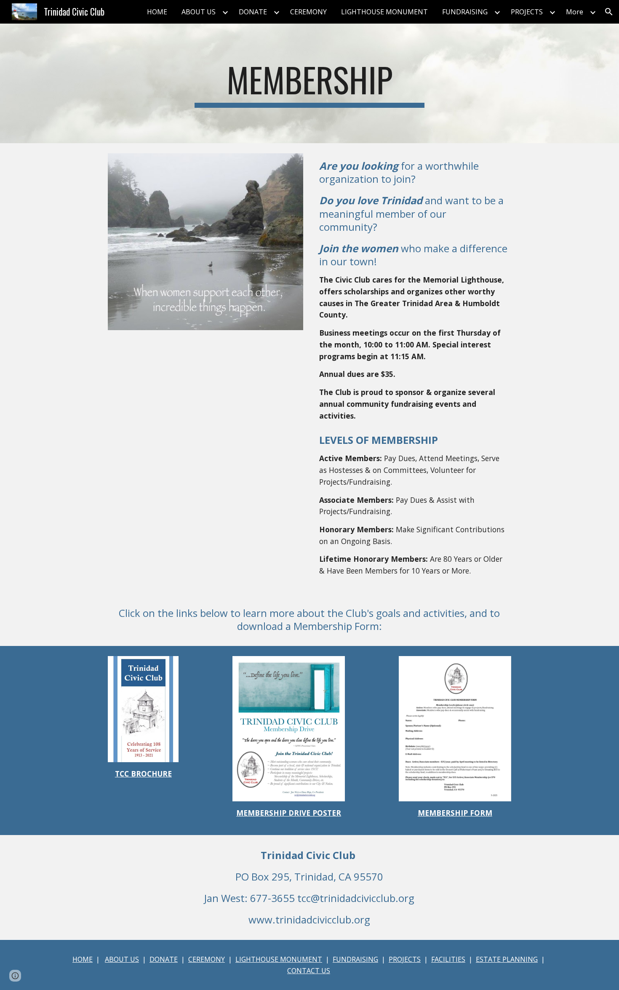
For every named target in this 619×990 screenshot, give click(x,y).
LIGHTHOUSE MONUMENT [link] (384, 11)
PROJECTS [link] (527, 11)
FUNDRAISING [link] (465, 11)
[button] (609, 12)
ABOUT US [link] (198, 11)
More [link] (574, 11)
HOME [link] (157, 11)
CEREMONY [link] (308, 11)
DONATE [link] (253, 11)
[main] (309, 83)
